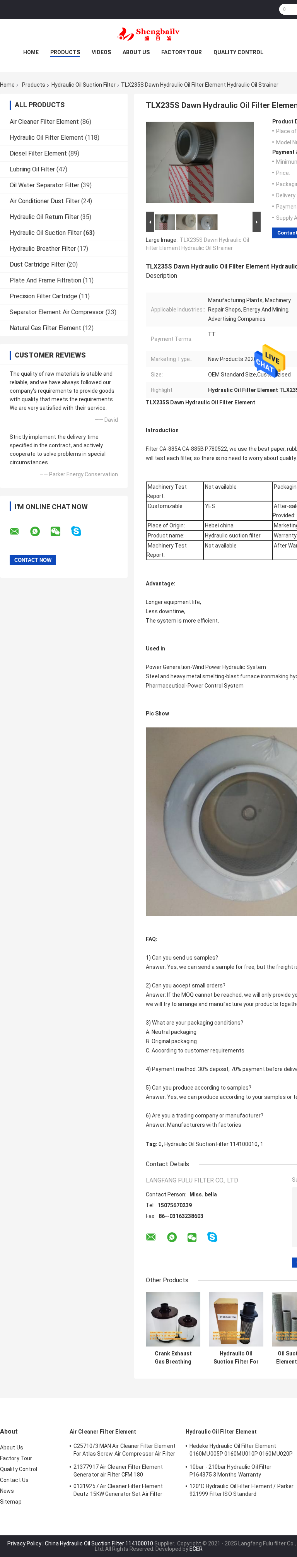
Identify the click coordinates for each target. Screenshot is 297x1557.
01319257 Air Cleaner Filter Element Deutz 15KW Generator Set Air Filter (118, 1490)
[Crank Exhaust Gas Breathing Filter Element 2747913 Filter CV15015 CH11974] (173, 1319)
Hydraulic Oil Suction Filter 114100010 (211, 1144)
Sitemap (11, 1502)
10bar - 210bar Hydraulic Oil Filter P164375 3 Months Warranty (230, 1471)
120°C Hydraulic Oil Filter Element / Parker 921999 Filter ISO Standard (241, 1490)
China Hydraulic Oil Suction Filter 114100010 (99, 1543)
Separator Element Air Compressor (57, 312)
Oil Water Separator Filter (44, 185)
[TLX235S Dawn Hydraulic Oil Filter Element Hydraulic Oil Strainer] (200, 164)
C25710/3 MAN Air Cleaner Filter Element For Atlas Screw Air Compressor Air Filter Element (124, 1451)
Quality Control (238, 52)
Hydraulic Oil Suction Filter (83, 85)
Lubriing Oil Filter (32, 169)
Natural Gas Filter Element (45, 328)
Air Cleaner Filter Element (44, 121)
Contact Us (14, 1480)
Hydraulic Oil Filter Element (47, 137)
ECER (196, 1549)
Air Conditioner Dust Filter (45, 201)
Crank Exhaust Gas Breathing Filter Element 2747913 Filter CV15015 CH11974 (173, 1357)
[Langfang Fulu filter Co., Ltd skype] (81, 531)
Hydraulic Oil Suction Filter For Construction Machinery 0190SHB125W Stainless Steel (236, 1357)
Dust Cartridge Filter (37, 264)
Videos (101, 52)
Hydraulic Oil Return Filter (44, 217)
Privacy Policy (24, 1543)
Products (65, 52)
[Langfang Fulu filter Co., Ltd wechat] (60, 531)
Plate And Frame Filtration (45, 280)
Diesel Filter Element (38, 153)
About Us (136, 52)
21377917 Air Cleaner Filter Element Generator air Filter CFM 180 (118, 1471)
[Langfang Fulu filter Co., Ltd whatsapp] (40, 531)
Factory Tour (181, 52)
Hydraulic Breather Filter (43, 248)
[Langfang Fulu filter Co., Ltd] (148, 34)
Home (31, 52)
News (7, 1491)
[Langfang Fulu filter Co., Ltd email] (19, 531)
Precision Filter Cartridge (43, 296)
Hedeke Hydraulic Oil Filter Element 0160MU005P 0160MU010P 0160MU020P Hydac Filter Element (241, 1451)
